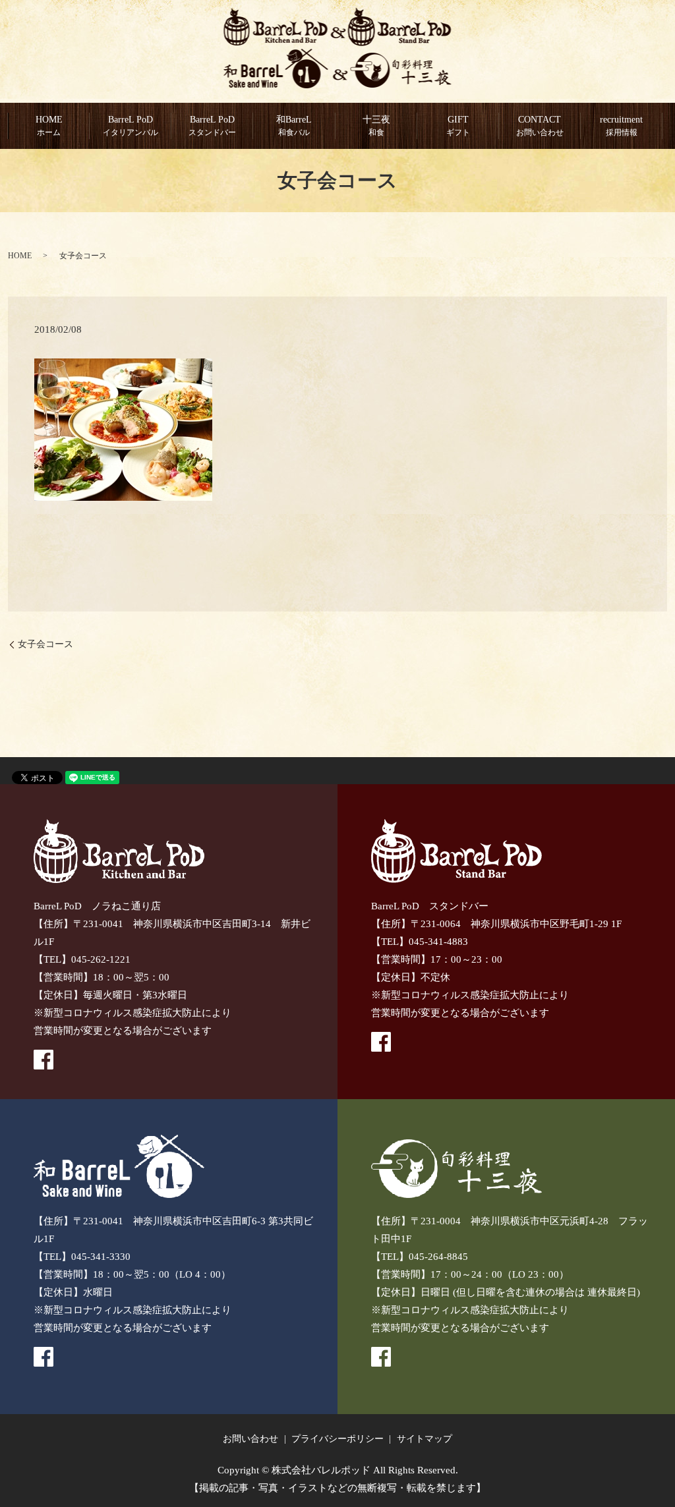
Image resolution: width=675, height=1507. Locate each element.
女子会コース (45, 644)
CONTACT (540, 126)
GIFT (458, 126)
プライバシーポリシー (337, 1439)
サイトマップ (424, 1439)
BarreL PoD (212, 126)
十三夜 (376, 126)
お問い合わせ (250, 1439)
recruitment (621, 126)
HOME (49, 126)
